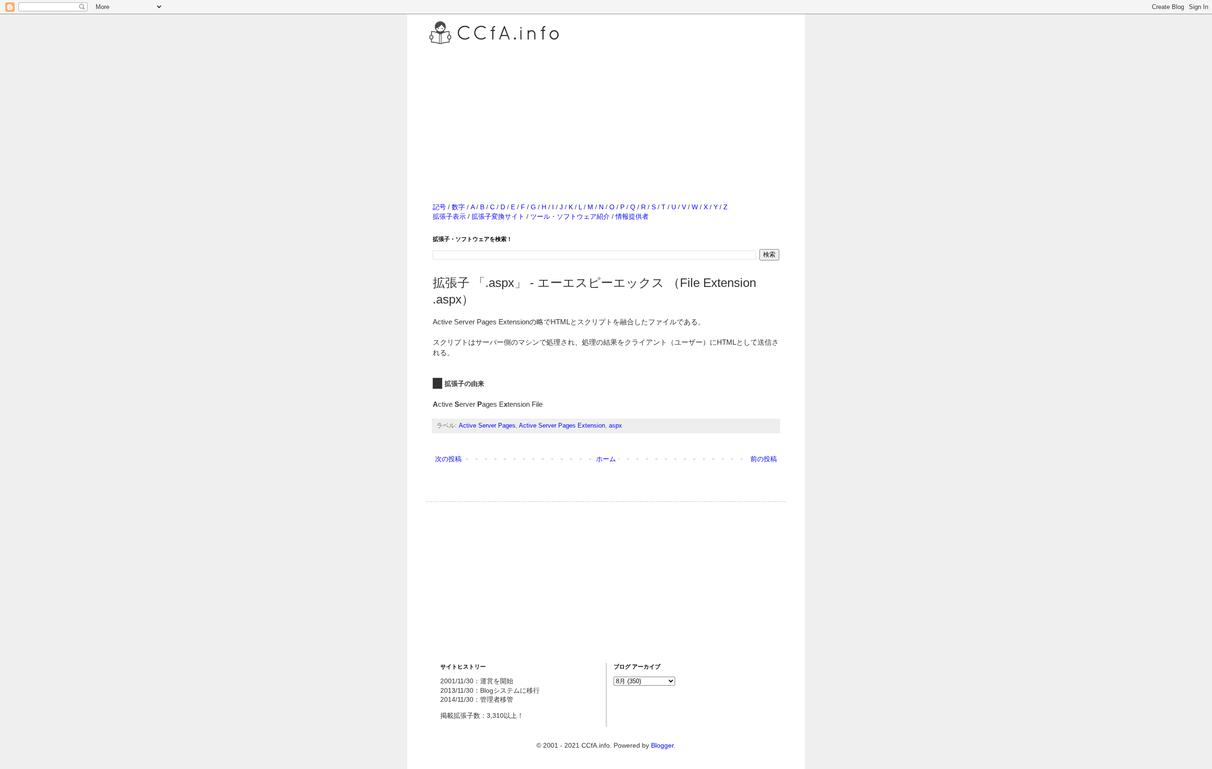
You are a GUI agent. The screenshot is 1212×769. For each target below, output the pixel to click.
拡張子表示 (449, 216)
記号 (439, 207)
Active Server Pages (487, 425)
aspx (615, 425)
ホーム (606, 459)
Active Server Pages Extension (562, 425)
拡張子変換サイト (498, 216)
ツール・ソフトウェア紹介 (570, 216)
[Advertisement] (606, 113)
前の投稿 (763, 459)
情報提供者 (632, 216)
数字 (458, 207)
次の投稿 (448, 459)
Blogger (662, 745)
